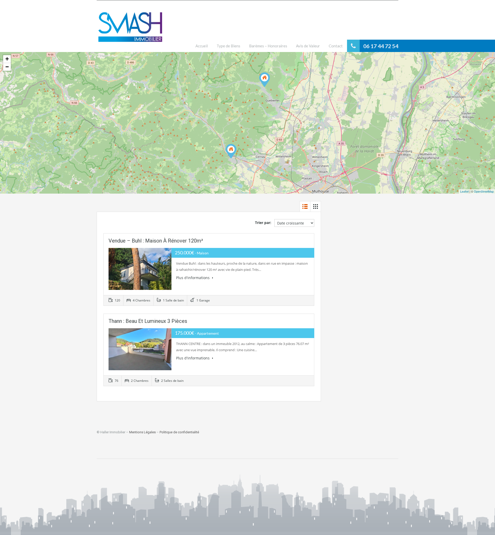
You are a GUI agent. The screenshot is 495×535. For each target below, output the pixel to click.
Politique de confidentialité (179, 432)
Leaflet (464, 191)
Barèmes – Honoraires (268, 46)
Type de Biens (228, 46)
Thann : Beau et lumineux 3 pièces (148, 321)
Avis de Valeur (308, 46)
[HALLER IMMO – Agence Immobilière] (130, 30)
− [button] (7, 67)
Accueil (201, 46)
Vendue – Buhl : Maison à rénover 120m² (156, 241)
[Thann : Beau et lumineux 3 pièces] (231, 151)
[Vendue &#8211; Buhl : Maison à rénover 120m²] (264, 79)
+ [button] (7, 59)
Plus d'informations (193, 277)
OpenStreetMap (484, 191)
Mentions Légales (142, 432)
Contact (336, 46)
